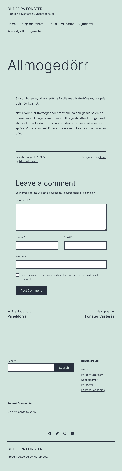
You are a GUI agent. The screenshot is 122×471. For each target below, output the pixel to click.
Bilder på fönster (24, 9)
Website (21, 256)
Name (20, 237)
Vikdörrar (67, 24)
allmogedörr (47, 98)
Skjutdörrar (85, 24)
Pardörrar (87, 384)
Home (11, 24)
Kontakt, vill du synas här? (25, 31)
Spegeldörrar (89, 379)
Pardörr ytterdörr (92, 374)
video (84, 369)
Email (68, 237)
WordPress (40, 456)
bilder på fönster (28, 161)
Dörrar (53, 24)
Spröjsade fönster (32, 24)
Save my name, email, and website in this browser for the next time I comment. (59, 277)
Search (12, 361)
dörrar (102, 157)
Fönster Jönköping (93, 390)
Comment (23, 200)
